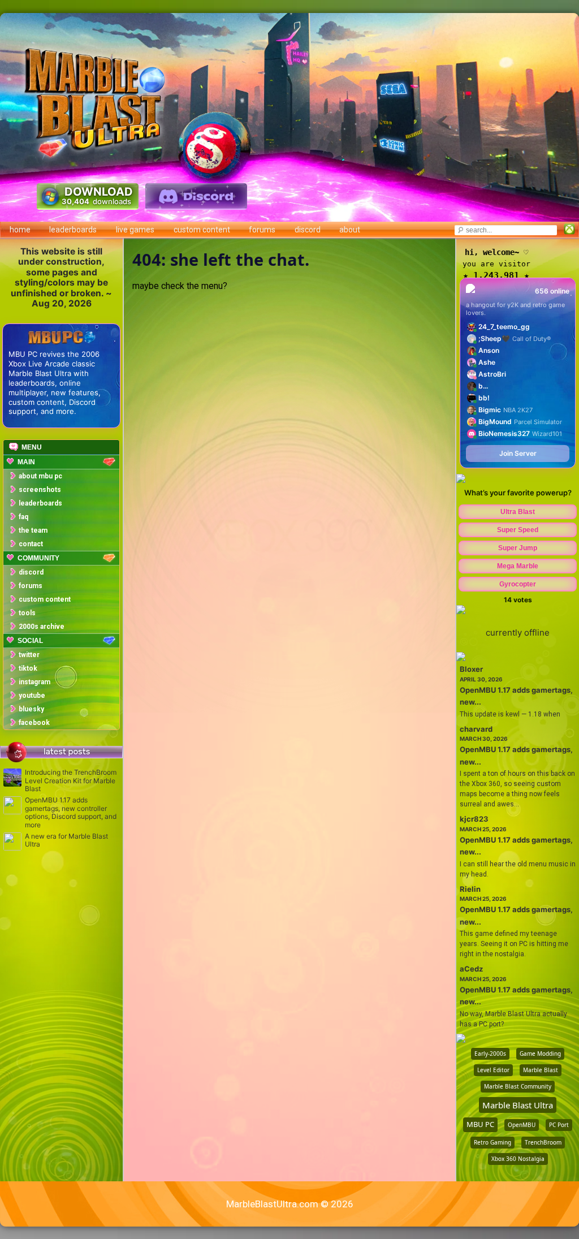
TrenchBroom (543, 1142)
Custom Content (202, 229)
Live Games (135, 229)
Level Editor (493, 1070)
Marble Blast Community (517, 1086)
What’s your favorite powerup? (518, 492)
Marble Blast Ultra (517, 1105)
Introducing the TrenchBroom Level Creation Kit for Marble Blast (70, 781)
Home (20, 229)
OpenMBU (521, 1125)
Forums (262, 229)
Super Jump (517, 548)
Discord (308, 229)
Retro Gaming (492, 1142)
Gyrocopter (517, 584)
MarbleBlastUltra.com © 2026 (289, 1204)
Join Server (518, 453)
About (349, 229)
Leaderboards (73, 229)
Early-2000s (490, 1053)
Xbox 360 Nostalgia (518, 1159)
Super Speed (517, 530)
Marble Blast (540, 1070)
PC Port (559, 1125)
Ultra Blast (517, 512)
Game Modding (540, 1053)
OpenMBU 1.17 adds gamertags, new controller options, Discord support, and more (70, 812)
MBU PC (480, 1124)
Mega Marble (517, 566)
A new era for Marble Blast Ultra (66, 840)
